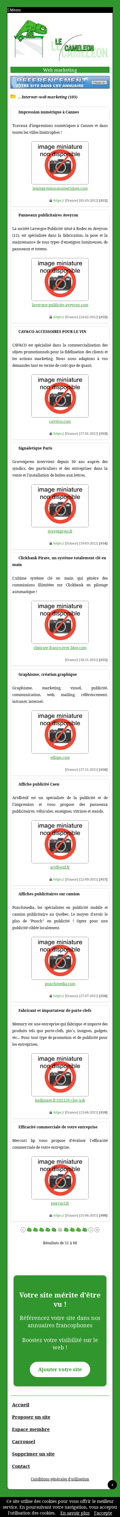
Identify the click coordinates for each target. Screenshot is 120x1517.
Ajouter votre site (60, 1369)
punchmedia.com (60, 983)
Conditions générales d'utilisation (60, 1479)
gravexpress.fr (60, 531)
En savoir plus (75, 1513)
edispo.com (60, 757)
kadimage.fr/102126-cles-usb (60, 1100)
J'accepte (103, 1513)
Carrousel (23, 1441)
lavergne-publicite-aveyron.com (60, 304)
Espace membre (31, 1429)
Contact (21, 1466)
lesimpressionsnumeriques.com (60, 188)
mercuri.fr (60, 1203)
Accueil (20, 1404)
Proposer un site (31, 1417)
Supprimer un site (33, 1454)
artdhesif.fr (60, 867)
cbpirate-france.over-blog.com (60, 647)
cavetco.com (60, 421)
